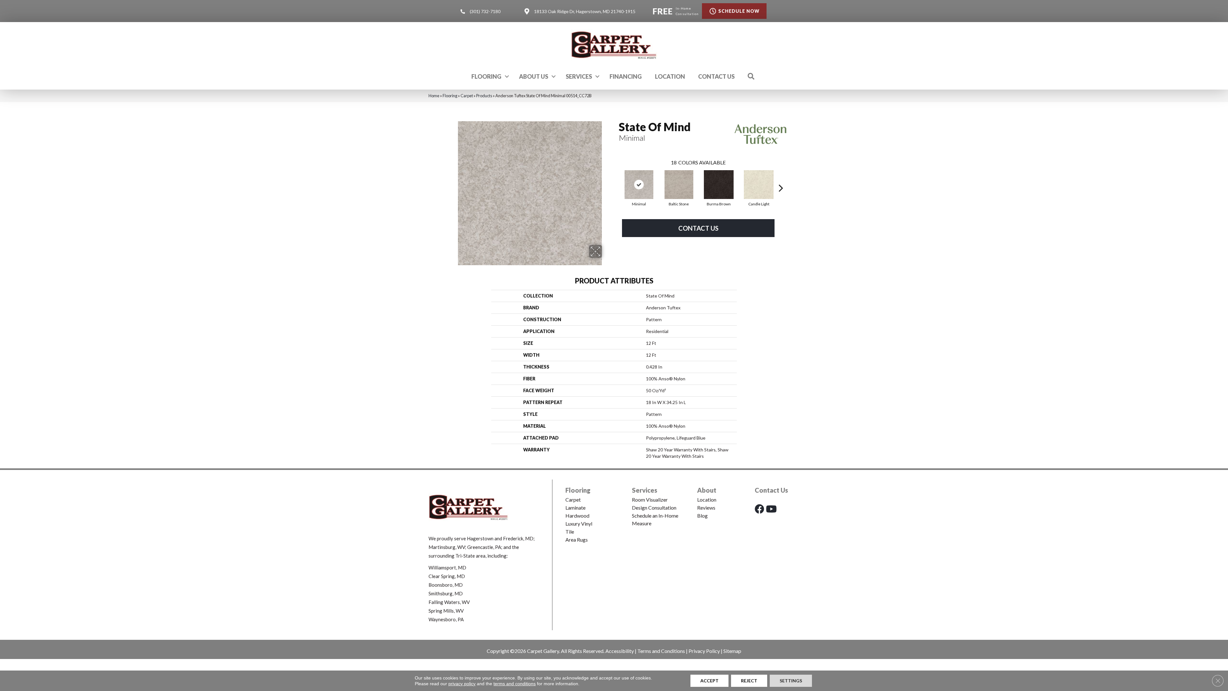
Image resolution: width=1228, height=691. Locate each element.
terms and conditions (514, 683)
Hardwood (577, 515)
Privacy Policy (704, 651)
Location (670, 76)
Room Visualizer (650, 499)
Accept (709, 680)
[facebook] (759, 509)
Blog (702, 515)
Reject (749, 680)
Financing (626, 76)
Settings (791, 680)
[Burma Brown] (719, 185)
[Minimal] (639, 185)
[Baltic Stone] (679, 185)
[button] (506, 76)
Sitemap (732, 651)
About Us (533, 76)
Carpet (466, 95)
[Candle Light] (758, 185)
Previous (615, 178)
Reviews (706, 507)
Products (484, 95)
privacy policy (462, 683)
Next (781, 178)
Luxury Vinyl (578, 523)
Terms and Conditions (661, 651)
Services (579, 76)
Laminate (575, 507)
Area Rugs (576, 539)
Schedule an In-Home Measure (655, 519)
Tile (569, 531)
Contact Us (716, 76)
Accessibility (619, 651)
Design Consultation (654, 507)
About (706, 490)
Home (434, 95)
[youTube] (771, 509)
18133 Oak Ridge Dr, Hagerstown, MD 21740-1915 (584, 11)
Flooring (486, 76)
